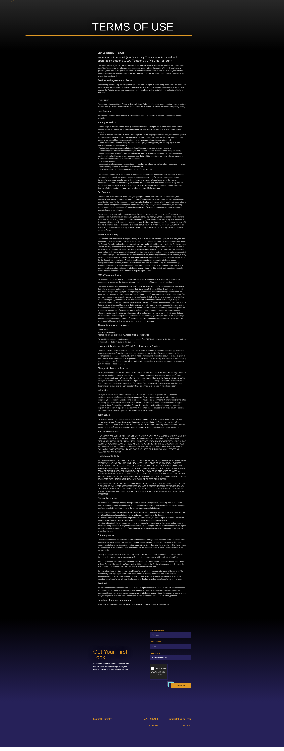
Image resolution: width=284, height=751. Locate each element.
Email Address (155, 642)
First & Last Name (157, 630)
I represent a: (155, 653)
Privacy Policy (153, 725)
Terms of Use (186, 725)
